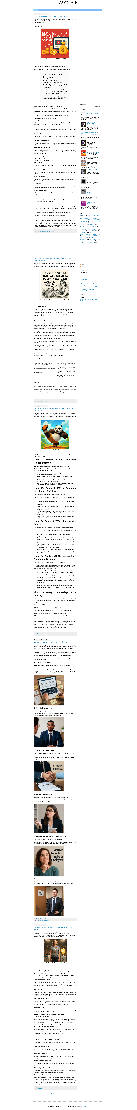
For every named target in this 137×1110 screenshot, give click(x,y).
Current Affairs (88, 216)
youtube (52, 231)
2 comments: (43, 633)
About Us (48, 10)
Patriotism (92, 232)
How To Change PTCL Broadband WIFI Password (91, 113)
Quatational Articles (85, 235)
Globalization (90, 222)
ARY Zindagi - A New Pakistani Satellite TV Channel (91, 202)
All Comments (84, 266)
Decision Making (96, 216)
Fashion (91, 221)
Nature (39, 401)
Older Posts (73, 1093)
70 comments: (43, 229)
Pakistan (83, 232)
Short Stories (93, 239)
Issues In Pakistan (84, 227)
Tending (46, 401)
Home (35, 10)
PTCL (96, 230)
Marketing (94, 229)
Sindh (99, 239)
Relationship (82, 237)
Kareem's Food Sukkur (92, 161)
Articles (83, 215)
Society (92, 241)
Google (96, 222)
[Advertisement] (55, 246)
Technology (83, 242)
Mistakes (46, 920)
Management (46, 634)
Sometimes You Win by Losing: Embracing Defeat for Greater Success (89, 290)
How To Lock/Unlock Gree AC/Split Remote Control (92, 170)
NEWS (42, 401)
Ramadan (95, 235)
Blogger (88, 215)
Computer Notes (96, 215)
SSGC (87, 237)
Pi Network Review (91, 141)
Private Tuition (88, 234)
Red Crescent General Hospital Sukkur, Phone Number (92, 191)
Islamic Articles (91, 226)
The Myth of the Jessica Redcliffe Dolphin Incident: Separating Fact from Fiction (90, 281)
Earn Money (40, 231)
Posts (82, 264)
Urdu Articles (90, 242)
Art (80, 215)
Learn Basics (40, 634)
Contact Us (41, 10)
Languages (94, 227)
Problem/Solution (96, 234)
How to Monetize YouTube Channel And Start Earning (51, 16)
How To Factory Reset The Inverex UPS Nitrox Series (93, 180)
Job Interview (40, 920)
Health (91, 224)
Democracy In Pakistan (85, 218)
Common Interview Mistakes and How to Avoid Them (51, 642)
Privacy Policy (55, 10)
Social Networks (84, 241)
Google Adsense (46, 231)
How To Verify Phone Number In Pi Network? (92, 123)
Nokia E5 (91, 230)
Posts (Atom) (43, 1096)
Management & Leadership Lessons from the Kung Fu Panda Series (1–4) (90, 284)
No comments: (43, 399)
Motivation (50, 920)
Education (82, 219)
